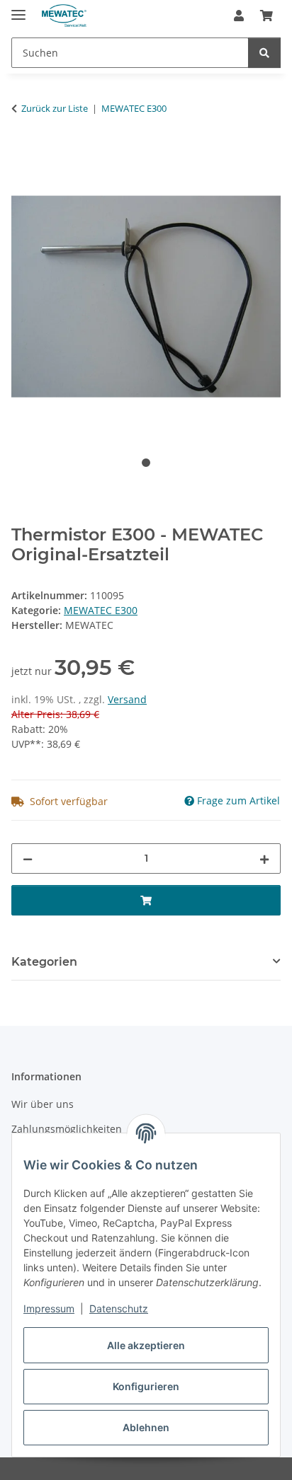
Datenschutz (118, 1308)
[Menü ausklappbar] (18, 9)
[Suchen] (264, 52)
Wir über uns (42, 1104)
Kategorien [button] (44, 962)
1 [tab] (146, 462)
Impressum (48, 1308)
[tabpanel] (146, 297)
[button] (239, 15)
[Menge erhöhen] (264, 858)
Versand (127, 699)
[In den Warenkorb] (22, 153)
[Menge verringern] (27, 858)
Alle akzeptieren (146, 1345)
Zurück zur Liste (54, 108)
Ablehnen (146, 1427)
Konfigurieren (146, 1386)
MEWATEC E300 (100, 610)
